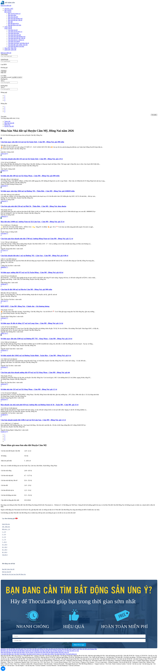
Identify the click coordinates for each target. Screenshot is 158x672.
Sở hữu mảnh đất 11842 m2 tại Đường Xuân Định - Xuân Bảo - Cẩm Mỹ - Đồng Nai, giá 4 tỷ (36, 355)
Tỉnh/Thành (4, 54)
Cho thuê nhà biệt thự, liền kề (16, 38)
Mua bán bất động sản (7, 652)
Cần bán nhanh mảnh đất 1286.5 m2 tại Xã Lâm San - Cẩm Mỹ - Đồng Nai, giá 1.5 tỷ (33, 420)
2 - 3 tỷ (4, 534)
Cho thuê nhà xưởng (48, 654)
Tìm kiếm (154, 115)
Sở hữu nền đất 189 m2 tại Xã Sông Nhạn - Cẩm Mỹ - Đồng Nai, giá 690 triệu (30, 176)
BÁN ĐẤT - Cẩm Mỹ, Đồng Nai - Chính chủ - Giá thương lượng (25, 306)
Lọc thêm (3, 75)
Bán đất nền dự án (13, 23)
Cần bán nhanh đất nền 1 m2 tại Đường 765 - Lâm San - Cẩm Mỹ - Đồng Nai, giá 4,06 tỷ (34, 256)
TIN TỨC (7, 48)
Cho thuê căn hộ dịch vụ (15, 31)
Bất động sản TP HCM (7, 650)
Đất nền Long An (64, 652)
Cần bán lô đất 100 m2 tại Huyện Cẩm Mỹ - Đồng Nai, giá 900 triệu (26, 289)
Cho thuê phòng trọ (71, 654)
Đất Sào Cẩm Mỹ (6, 572)
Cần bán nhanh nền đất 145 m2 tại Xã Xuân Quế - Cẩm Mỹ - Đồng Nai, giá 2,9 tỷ (32, 159)
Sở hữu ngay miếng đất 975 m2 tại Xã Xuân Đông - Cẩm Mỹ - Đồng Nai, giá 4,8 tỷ (32, 272)
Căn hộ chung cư (30, 652)
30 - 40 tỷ (4, 549)
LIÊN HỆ (7, 49)
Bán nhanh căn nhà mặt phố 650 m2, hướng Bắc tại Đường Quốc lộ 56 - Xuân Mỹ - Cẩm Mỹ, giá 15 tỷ (40, 405)
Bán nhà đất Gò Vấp (73, 650)
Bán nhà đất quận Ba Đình (53, 649)
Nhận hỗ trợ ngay (79, 645)
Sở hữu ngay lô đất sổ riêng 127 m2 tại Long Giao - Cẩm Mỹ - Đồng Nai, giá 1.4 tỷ (32, 323)
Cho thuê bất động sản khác (16, 46)
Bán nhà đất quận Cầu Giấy (21, 649)
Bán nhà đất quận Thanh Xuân (70, 649)
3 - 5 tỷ (4, 537)
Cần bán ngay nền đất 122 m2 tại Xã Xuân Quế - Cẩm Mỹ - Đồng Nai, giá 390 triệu (32, 142)
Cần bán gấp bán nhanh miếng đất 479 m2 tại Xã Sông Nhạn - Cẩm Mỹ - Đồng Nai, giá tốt (35, 372)
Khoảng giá (4, 67)
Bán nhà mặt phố (13, 17)
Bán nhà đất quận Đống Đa (37, 649)
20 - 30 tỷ (4, 547)
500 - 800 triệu (6, 526)
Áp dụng (3, 71)
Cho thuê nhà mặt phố (14, 35)
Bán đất (10, 22)
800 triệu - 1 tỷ (6, 529)
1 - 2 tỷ (4, 532)
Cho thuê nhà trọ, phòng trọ (16, 40)
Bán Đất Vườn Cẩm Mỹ (8, 569)
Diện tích (3, 72)
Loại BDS (4, 64)
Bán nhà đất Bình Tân (35, 650)
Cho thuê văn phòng (14, 41)
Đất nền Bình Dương (52, 652)
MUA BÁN (7, 10)
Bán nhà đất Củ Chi (60, 650)
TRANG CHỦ (8, 8)
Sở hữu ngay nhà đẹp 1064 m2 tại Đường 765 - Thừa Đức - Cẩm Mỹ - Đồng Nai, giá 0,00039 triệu (38, 191)
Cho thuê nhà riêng (13, 33)
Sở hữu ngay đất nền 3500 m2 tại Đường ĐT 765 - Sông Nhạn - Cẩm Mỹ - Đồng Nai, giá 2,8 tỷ (36, 339)
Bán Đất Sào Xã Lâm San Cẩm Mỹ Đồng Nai (14, 574)
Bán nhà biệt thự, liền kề (15, 20)
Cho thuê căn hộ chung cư (34, 654)
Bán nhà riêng (12, 15)
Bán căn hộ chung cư (14, 13)
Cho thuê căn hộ (13, 30)
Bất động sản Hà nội (7, 649)
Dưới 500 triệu (6, 524)
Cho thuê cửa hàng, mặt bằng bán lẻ (18, 43)
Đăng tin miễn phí (6, 5)
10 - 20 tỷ (4, 544)
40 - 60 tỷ (4, 552)
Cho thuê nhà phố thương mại (16, 36)
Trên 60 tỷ (5, 555)
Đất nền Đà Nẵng (40, 652)
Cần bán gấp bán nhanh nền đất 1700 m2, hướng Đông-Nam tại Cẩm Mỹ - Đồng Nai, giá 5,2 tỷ (37, 239)
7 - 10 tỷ (4, 542)
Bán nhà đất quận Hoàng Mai (88, 649)
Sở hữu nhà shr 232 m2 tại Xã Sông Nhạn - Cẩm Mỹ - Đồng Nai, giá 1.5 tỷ (29, 389)
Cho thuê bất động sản (7, 654)
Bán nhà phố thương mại (15, 18)
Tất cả (2, 80)
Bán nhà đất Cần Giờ (48, 650)
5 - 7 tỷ (4, 539)
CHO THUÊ (8, 26)
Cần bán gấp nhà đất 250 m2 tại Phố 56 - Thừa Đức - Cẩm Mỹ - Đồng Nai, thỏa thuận (33, 206)
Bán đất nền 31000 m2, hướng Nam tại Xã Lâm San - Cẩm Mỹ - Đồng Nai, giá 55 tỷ (32, 222)
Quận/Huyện (4, 59)
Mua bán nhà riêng (19, 652)
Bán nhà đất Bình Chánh (21, 650)
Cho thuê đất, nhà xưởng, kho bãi (17, 45)
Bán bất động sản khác (14, 25)
